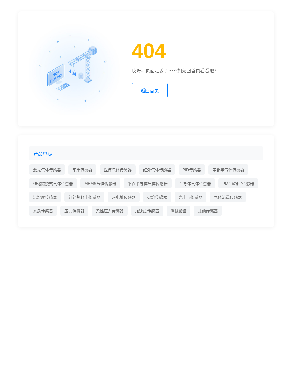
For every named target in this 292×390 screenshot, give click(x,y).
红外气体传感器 (157, 170)
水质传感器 (43, 211)
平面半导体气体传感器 (148, 183)
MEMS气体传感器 (100, 183)
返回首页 (150, 90)
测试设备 (178, 211)
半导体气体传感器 (195, 183)
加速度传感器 (147, 211)
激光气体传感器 (47, 170)
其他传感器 (208, 211)
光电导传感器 (190, 197)
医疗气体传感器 (118, 170)
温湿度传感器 (45, 197)
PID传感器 (191, 170)
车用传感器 (82, 170)
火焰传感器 (157, 197)
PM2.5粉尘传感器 (238, 183)
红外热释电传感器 (84, 197)
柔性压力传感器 (110, 211)
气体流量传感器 (228, 197)
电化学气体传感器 (228, 170)
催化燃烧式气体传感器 (53, 183)
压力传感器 (74, 211)
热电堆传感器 (124, 197)
